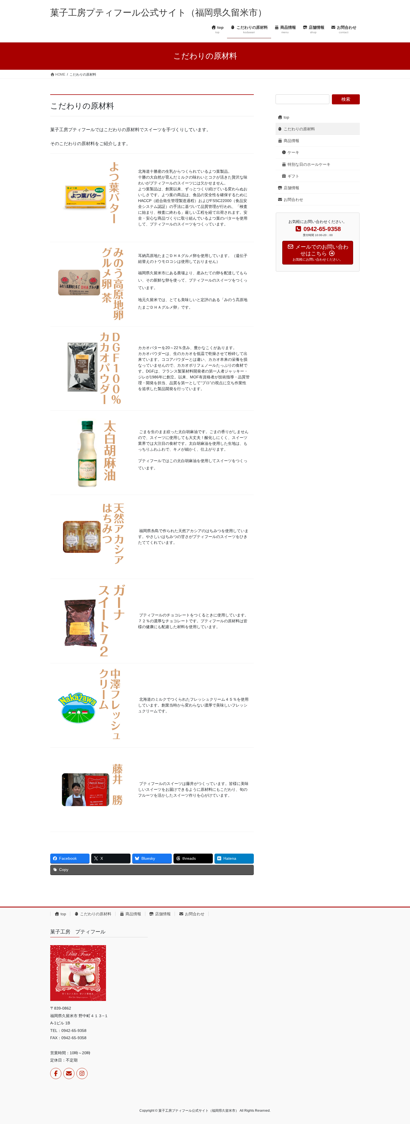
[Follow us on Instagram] (82, 1073)
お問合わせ (293, 199)
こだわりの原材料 (299, 129)
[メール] (68, 1073)
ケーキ (292, 152)
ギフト (292, 176)
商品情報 (291, 140)
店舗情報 (291, 188)
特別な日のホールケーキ (308, 164)
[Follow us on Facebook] (55, 1073)
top (286, 117)
